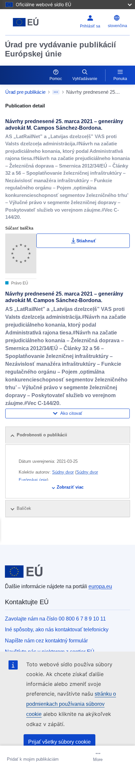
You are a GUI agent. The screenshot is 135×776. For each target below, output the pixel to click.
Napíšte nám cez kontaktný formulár (46, 640)
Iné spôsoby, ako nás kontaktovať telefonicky (56, 629)
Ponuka (120, 78)
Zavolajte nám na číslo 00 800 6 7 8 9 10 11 (55, 619)
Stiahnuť (86, 240)
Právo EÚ (19, 283)
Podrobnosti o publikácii (42, 434)
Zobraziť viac (70, 487)
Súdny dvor (63, 472)
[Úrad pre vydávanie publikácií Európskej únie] (27, 22)
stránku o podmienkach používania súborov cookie (71, 704)
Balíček (24, 508)
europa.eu (100, 586)
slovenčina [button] (117, 26)
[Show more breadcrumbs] (56, 92)
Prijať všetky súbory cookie (59, 742)
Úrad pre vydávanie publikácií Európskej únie (60, 49)
